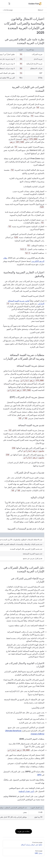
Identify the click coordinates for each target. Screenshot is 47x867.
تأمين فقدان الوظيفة (26, 791)
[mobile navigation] (9, 3)
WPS (39, 775)
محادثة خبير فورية (24, 831)
